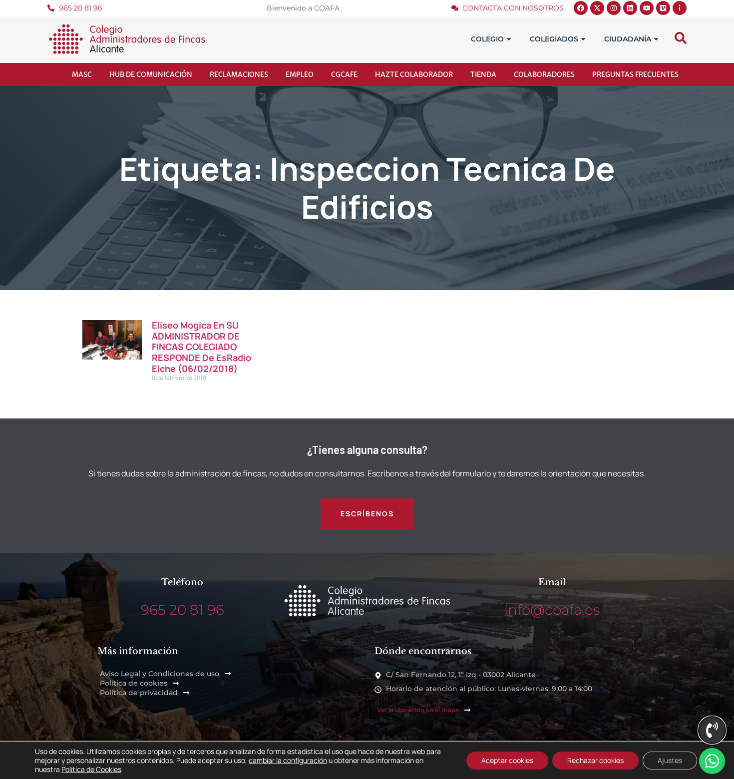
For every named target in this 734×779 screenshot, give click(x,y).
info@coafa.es (552, 609)
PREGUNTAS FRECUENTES (635, 74)
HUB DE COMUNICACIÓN (150, 74)
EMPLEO (300, 74)
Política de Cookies (91, 769)
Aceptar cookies (507, 760)
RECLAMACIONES (239, 74)
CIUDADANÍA (627, 38)
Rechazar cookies (595, 760)
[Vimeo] (663, 8)
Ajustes (670, 760)
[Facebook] (581, 8)
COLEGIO (487, 38)
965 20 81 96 (182, 609)
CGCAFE (344, 74)
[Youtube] (647, 8)
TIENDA (483, 74)
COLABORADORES (544, 74)
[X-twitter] (597, 8)
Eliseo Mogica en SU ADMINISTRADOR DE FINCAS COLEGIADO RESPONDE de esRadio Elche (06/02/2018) (201, 346)
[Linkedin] (630, 8)
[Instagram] (614, 8)
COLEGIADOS (554, 38)
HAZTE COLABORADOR (414, 74)
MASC (82, 74)
